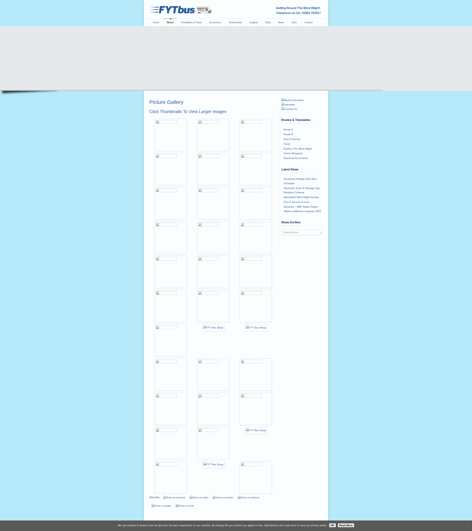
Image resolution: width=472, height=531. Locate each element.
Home (156, 22)
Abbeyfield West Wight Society (301, 197)
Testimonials (235, 22)
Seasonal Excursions (296, 158)
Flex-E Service (292, 139)
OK (332, 525)
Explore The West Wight (298, 148)
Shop (268, 22)
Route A (288, 129)
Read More (346, 525)
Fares (287, 143)
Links (294, 22)
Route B (288, 134)
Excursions (215, 22)
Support (253, 22)
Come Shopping (293, 153)
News (281, 22)
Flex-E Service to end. (296, 201)
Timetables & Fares (191, 22)
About (170, 22)
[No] (467, 526)
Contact (308, 22)
